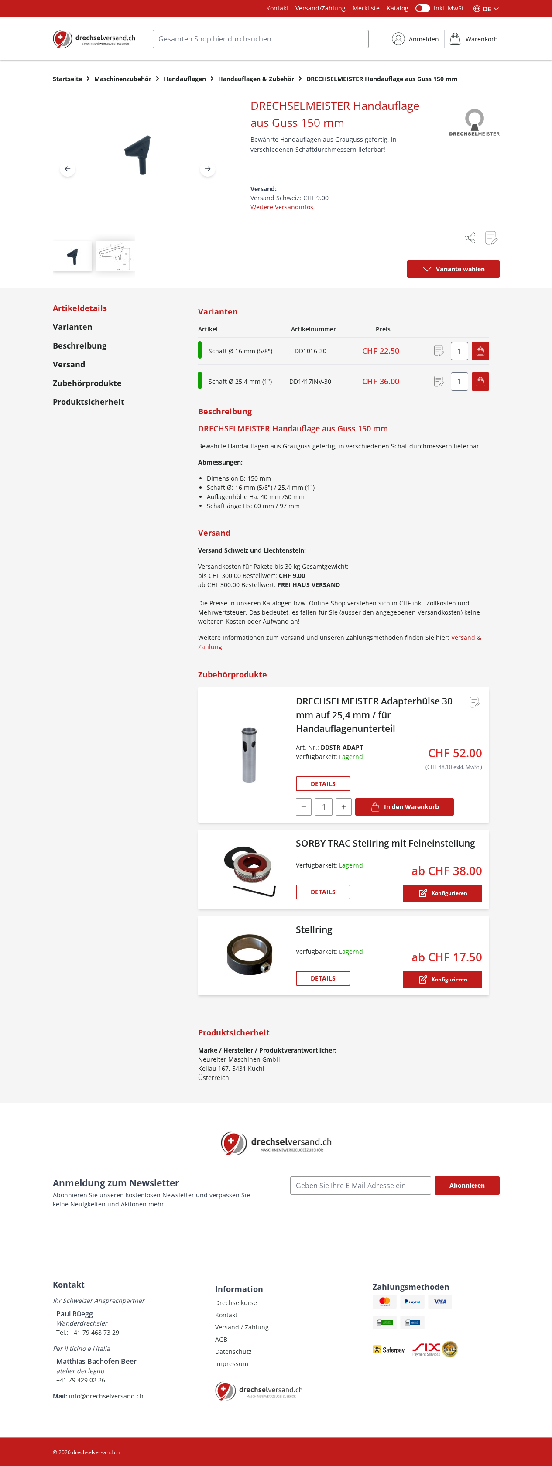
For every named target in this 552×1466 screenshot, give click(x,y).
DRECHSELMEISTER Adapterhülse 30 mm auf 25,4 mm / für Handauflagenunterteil (374, 715)
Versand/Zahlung (320, 8)
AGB (221, 1339)
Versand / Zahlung (242, 1327)
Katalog (397, 8)
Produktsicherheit (88, 401)
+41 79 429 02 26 (80, 1380)
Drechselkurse (236, 1303)
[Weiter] (208, 169)
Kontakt (277, 8)
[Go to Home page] (94, 39)
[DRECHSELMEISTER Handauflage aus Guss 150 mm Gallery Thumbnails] (94, 256)
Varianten (73, 326)
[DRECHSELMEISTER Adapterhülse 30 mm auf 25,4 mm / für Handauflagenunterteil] (248, 755)
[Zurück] (67, 169)
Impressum (231, 1364)
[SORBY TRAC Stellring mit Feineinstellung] (248, 869)
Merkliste (366, 8)
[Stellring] (248, 955)
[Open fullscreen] (138, 161)
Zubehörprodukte (87, 383)
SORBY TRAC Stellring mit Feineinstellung (385, 843)
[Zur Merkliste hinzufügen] (491, 237)
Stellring (314, 929)
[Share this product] (470, 237)
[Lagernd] (200, 350)
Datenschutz (233, 1351)
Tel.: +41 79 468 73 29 (87, 1332)
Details (323, 783)
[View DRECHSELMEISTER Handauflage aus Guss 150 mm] (72, 256)
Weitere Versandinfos (281, 207)
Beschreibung (79, 345)
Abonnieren (467, 1185)
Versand (69, 364)
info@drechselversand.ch (106, 1396)
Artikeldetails (80, 308)
